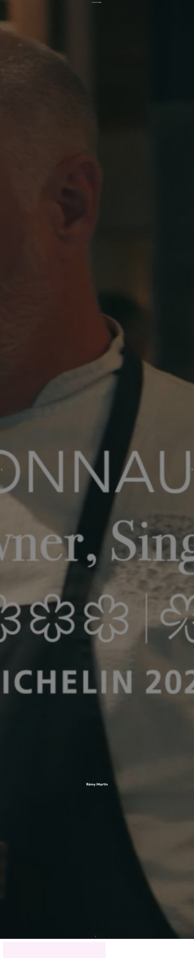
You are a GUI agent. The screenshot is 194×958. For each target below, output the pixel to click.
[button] (2, 469)
